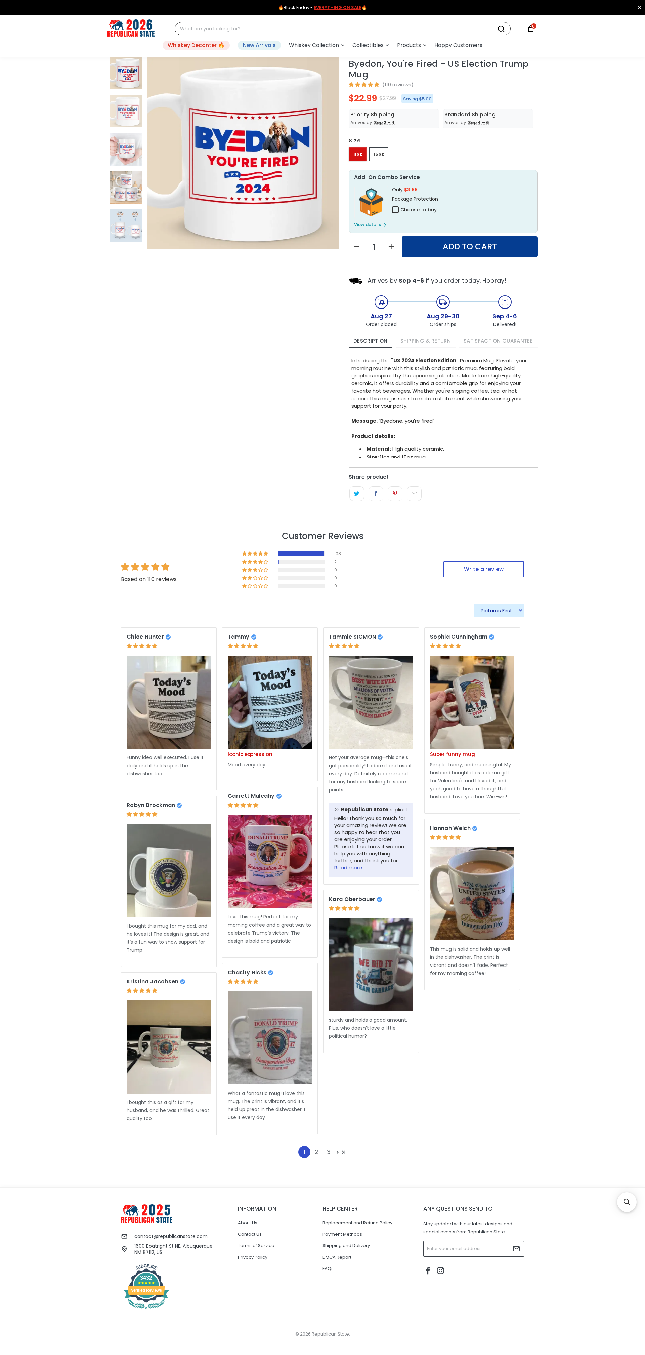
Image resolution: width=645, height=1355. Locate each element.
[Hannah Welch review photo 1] (472, 894)
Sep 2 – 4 (384, 122)
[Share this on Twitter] (356, 493)
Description (370, 340)
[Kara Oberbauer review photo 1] (371, 965)
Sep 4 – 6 (478, 122)
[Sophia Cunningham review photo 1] (472, 702)
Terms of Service (256, 1245)
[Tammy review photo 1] (270, 702)
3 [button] (329, 1152)
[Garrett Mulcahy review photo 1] (270, 861)
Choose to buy (418, 209)
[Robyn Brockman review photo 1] (169, 870)
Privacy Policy (252, 1257)
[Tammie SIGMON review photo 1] (371, 702)
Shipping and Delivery (346, 1245)
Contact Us (250, 1234)
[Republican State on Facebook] (428, 1271)
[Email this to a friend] (414, 493)
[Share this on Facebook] (376, 493)
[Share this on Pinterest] (395, 493)
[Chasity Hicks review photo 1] (270, 1038)
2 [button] (316, 1152)
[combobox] (338, 28)
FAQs (328, 1268)
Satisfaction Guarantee (498, 340)
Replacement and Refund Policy (357, 1223)
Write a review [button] (484, 569)
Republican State (330, 1334)
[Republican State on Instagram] (440, 1271)
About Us (247, 1223)
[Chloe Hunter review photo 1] (169, 702)
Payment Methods (342, 1234)
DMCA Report (336, 1257)
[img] (142, 645)
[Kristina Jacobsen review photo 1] (169, 1047)
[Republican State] (131, 28)
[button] (316, 45)
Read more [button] (348, 867)
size (355, 141)
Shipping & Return (425, 340)
